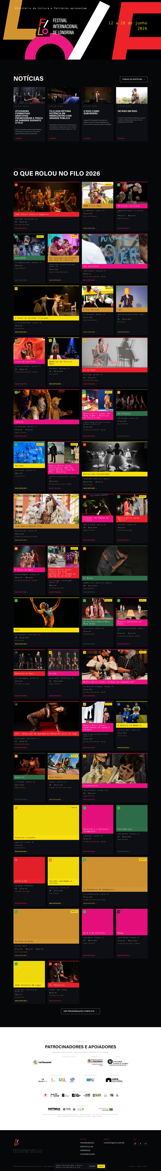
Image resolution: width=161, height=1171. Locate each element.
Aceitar (101, 1166)
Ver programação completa (80, 1011)
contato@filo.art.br (114, 1143)
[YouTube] (146, 1144)
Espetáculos (86, 1147)
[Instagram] (135, 1144)
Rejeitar (92, 1166)
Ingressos (85, 1150)
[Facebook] (140, 1144)
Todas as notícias (133, 79)
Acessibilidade (87, 1154)
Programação (87, 1143)
